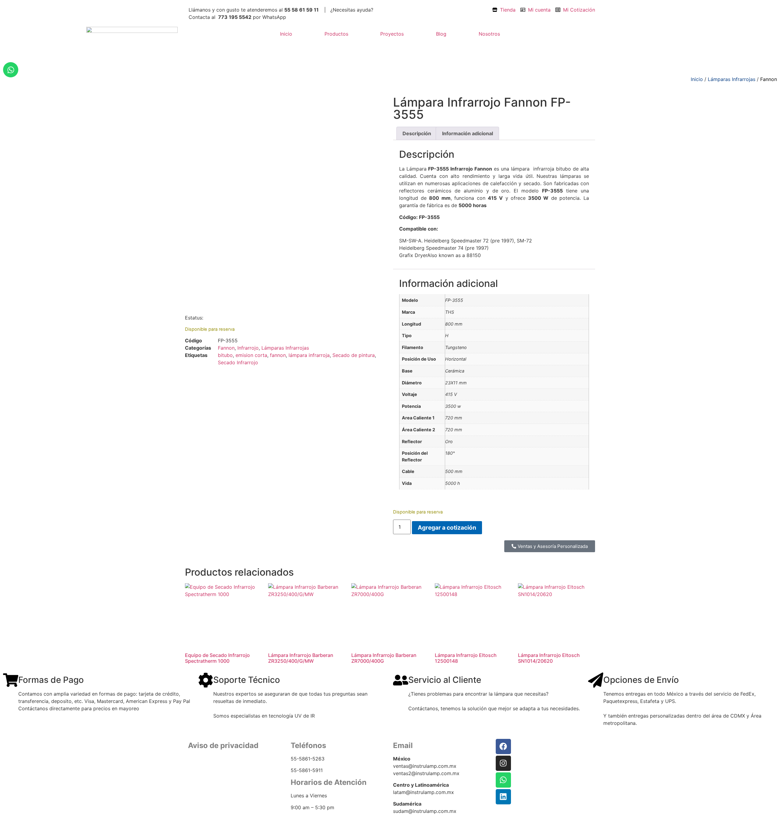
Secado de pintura (353, 355)
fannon (278, 355)
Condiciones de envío (211, 779)
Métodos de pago (206, 787)
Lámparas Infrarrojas (731, 79)
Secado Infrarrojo (238, 362)
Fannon (768, 79)
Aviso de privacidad (209, 772)
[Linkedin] (503, 796)
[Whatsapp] (10, 69)
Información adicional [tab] (467, 133)
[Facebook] (503, 746)
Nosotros (489, 34)
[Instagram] (503, 763)
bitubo (225, 355)
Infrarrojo (248, 348)
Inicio (286, 34)
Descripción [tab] (416, 133)
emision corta (251, 355)
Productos (336, 34)
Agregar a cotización (447, 527)
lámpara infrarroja (309, 355)
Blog (441, 34)
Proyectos (392, 34)
